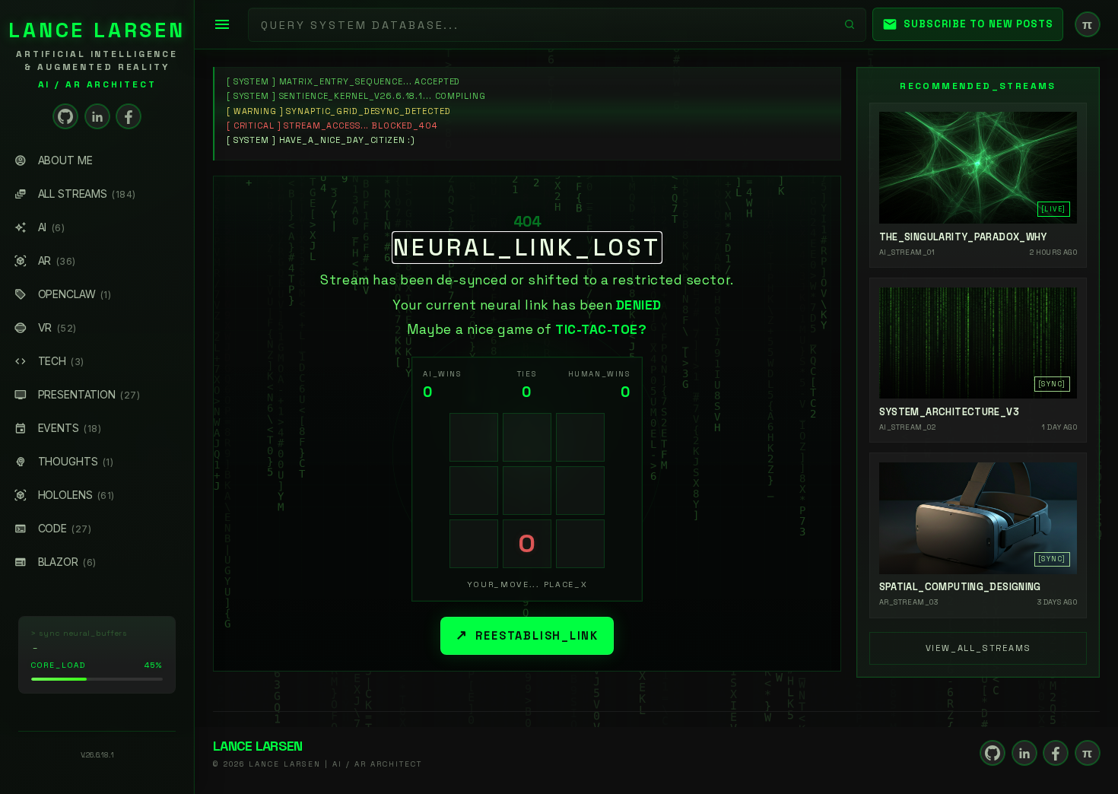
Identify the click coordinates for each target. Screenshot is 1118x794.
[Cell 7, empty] (473, 543)
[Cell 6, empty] (580, 490)
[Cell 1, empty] (473, 437)
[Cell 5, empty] (527, 490)
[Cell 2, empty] (527, 437)
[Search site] (849, 24)
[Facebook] (128, 116)
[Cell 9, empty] (580, 543)
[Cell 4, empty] (473, 490)
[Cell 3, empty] (580, 437)
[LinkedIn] (97, 116)
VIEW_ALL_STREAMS (978, 648)
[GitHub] (65, 116)
